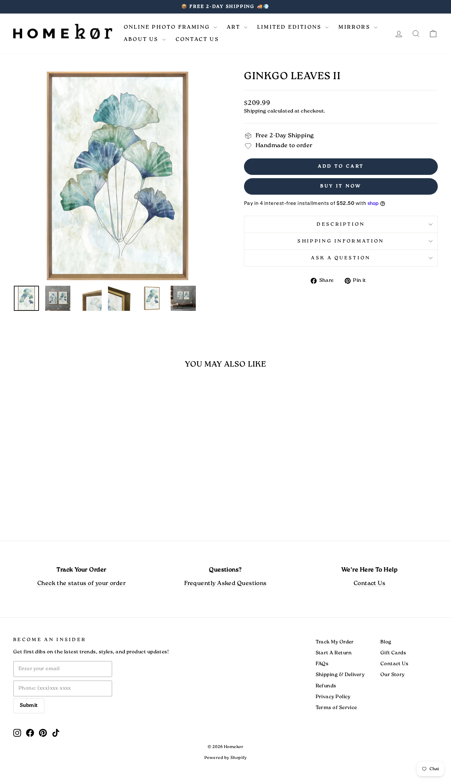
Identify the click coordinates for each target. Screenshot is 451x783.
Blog (386, 642)
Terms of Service (336, 707)
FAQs (322, 664)
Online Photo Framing (168, 27)
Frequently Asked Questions (225, 583)
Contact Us (197, 39)
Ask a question (340, 258)
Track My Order (335, 642)
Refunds (326, 686)
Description (341, 224)
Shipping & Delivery (340, 674)
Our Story (392, 674)
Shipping (255, 111)
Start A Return (334, 653)
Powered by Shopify (225, 758)
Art (234, 27)
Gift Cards (393, 653)
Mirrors (355, 27)
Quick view (63, 477)
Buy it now (341, 186)
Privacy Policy (333, 697)
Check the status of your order (81, 583)
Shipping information (340, 241)
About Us (142, 39)
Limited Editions (290, 27)
